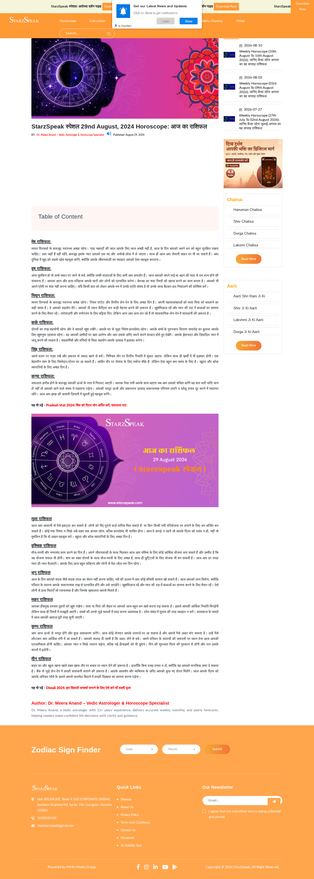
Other (240, 21)
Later (165, 21)
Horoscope (68, 21)
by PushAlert (124, 25)
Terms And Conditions (135, 822)
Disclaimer (127, 838)
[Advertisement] (125, 168)
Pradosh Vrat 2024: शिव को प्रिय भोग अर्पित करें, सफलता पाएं (86, 405)
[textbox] (139, 749)
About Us (127, 807)
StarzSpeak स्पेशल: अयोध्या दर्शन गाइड (55, 6)
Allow (188, 21)
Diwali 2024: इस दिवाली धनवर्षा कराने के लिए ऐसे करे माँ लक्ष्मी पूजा (88, 688)
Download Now (94, 6)
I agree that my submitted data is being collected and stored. (245, 814)
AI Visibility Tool (131, 845)
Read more (248, 259)
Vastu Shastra (212, 21)
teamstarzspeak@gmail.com (56, 825)
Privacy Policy (130, 814)
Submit (217, 749)
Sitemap (126, 799)
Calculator (97, 21)
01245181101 (47, 818)
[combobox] (139, 749)
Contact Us (128, 830)
